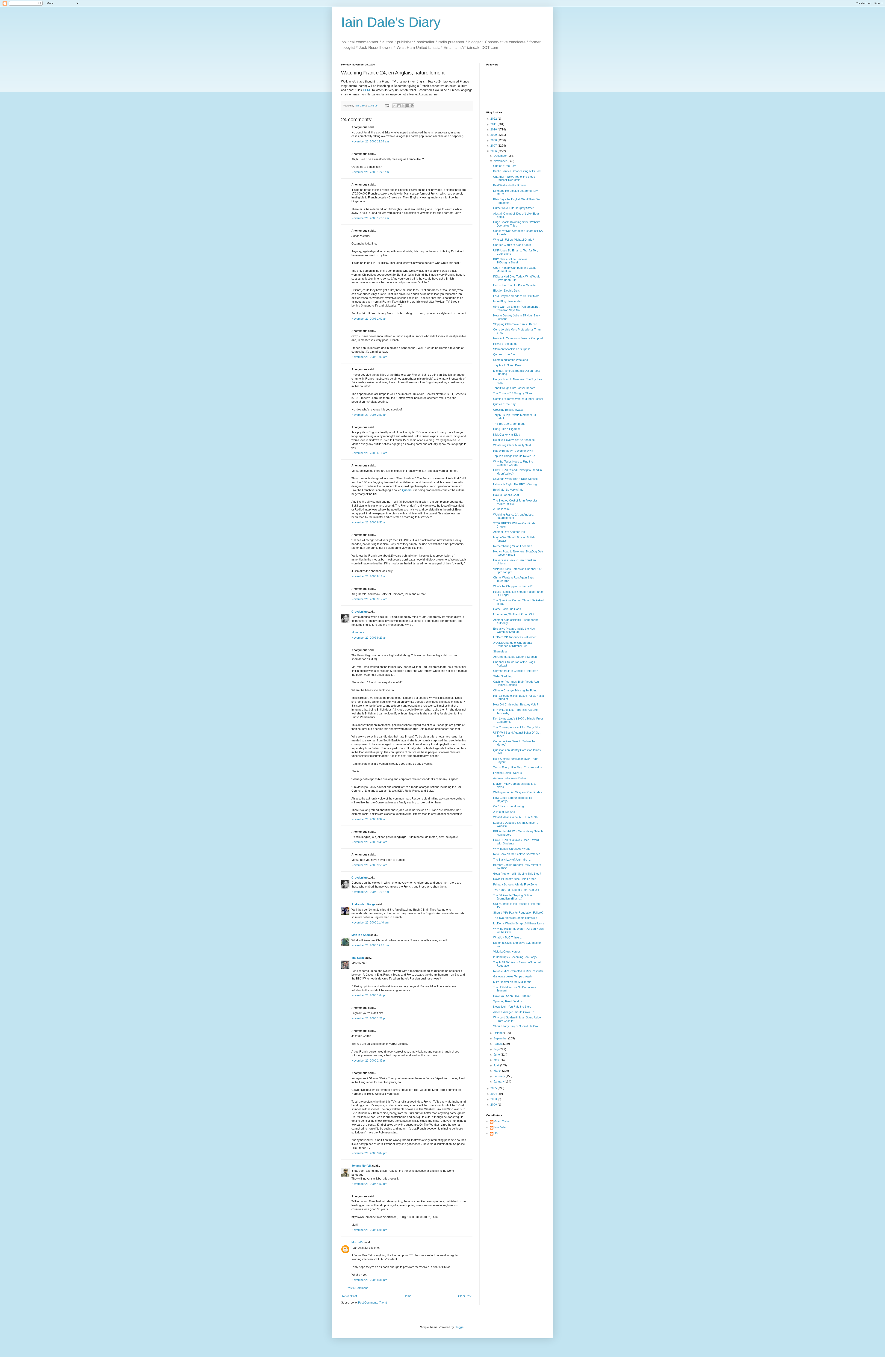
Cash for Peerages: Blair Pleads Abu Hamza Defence (516, 683)
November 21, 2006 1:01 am (369, 318)
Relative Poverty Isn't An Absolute (514, 440)
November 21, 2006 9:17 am (369, 599)
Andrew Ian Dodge (363, 904)
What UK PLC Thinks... (507, 937)
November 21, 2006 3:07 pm (369, 1153)
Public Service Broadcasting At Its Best (517, 171)
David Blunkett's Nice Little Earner (514, 879)
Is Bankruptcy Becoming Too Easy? (515, 957)
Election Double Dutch (507, 290)
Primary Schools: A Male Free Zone (515, 884)
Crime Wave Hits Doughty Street (513, 208)
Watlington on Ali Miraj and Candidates (517, 792)
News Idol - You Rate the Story (512, 1006)
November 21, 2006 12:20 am (370, 172)
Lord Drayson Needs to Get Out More (516, 296)
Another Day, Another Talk (509, 532)
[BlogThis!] (399, 105)
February (500, 1076)
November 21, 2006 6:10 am (369, 453)
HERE (367, 90)
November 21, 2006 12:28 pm (370, 945)
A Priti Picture (501, 509)
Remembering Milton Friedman (512, 546)
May (497, 1060)
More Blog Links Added (507, 301)
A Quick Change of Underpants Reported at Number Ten (512, 644)
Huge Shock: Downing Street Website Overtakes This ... (516, 224)
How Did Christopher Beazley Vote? (515, 704)
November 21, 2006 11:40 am (370, 922)
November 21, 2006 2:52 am (369, 414)
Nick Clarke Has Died (506, 434)
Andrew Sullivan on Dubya (510, 778)
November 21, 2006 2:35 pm (369, 1060)
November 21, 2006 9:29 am (369, 637)
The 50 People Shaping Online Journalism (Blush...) (512, 897)
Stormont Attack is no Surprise (512, 349)
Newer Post (349, 1296)
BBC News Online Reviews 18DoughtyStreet (510, 261)
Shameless (500, 651)
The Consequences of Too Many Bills (516, 727)
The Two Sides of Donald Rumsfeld (515, 918)
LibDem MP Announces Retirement (515, 637)
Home (407, 1296)
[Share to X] (403, 105)
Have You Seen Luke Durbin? (512, 996)
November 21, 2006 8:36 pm (369, 1280)
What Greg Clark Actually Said (512, 445)
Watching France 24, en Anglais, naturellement (513, 516)
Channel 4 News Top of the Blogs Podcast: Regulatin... (514, 178)
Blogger (459, 1327)
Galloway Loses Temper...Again (513, 976)
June (497, 1054)
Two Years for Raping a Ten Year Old (516, 889)
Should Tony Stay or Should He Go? (515, 1026)
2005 (494, 1088)
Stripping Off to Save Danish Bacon (515, 324)
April (497, 1065)
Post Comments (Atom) (372, 1302)
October (499, 1033)
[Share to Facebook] (407, 105)
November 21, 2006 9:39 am (369, 819)
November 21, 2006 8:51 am (369, 522)
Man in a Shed (360, 935)
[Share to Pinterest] (412, 105)
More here (357, 632)
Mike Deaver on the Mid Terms (512, 982)
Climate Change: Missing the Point (515, 690)
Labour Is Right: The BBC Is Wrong (515, 484)
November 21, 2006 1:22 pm (369, 1018)
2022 (494, 118)
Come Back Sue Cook (507, 609)
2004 (494, 1093)
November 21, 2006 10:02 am (370, 892)
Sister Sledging (502, 676)
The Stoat (357, 957)
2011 (494, 124)
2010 (494, 129)
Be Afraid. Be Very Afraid (508, 489)
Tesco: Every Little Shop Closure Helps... (518, 767)
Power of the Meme (505, 343)
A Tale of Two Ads (504, 812)
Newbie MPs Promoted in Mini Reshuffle (518, 971)
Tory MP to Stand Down (507, 365)
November (500, 161)
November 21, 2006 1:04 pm (369, 995)
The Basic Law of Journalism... (512, 859)
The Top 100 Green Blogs (509, 423)
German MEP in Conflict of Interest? (515, 671)
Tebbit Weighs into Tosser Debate (514, 388)
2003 (494, 1099)
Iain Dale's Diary (391, 22)
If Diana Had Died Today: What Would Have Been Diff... (516, 278)
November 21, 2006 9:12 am (369, 576)
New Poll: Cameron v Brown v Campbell (518, 338)
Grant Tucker (502, 1121)
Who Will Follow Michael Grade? (513, 239)
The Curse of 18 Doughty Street (513, 393)
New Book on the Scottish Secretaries (516, 854)
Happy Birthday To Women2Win (513, 450)
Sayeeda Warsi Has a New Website (515, 479)
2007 (494, 145)
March (498, 1070)
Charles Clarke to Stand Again (512, 245)
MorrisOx (357, 1242)
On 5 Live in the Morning (508, 806)
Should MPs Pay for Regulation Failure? (518, 912)
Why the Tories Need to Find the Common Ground (513, 463)
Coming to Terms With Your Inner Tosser (518, 399)
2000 (494, 1104)
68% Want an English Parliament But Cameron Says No (516, 308)
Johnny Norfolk (361, 1165)
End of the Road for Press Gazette (514, 285)
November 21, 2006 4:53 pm (369, 1184)
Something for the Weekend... (511, 360)
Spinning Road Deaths (507, 1001)
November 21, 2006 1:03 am (369, 357)
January (499, 1081)
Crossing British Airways (508, 409)
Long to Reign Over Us (507, 773)
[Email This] (394, 105)
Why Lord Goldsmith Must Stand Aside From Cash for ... (517, 1019)
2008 (494, 140)
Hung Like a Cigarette (507, 429)
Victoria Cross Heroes (507, 951)
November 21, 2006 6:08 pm (369, 1230)
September (501, 1038)
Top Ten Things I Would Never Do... (515, 456)
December (500, 155)
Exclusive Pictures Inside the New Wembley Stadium (514, 630)
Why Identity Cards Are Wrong (512, 848)
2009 (494, 134)
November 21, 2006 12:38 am (370, 218)
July (496, 1049)
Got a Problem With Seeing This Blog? (517, 873)
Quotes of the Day (504, 166)
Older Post (464, 1296)
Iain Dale (500, 1127)
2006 (494, 151)
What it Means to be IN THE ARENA (515, 817)
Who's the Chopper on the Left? (513, 586)
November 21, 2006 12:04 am (370, 141)
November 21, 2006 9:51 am (369, 865)
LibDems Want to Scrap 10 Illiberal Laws (518, 923)
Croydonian (359, 611)
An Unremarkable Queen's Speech (515, 656)
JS (496, 1133)
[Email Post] (387, 105)
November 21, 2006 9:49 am (369, 842)
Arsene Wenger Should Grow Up (513, 1012)
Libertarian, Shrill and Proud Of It (513, 614)
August (498, 1043)
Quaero (407, 490)
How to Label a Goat (506, 495)
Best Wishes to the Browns (509, 185)
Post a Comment (357, 1288)
